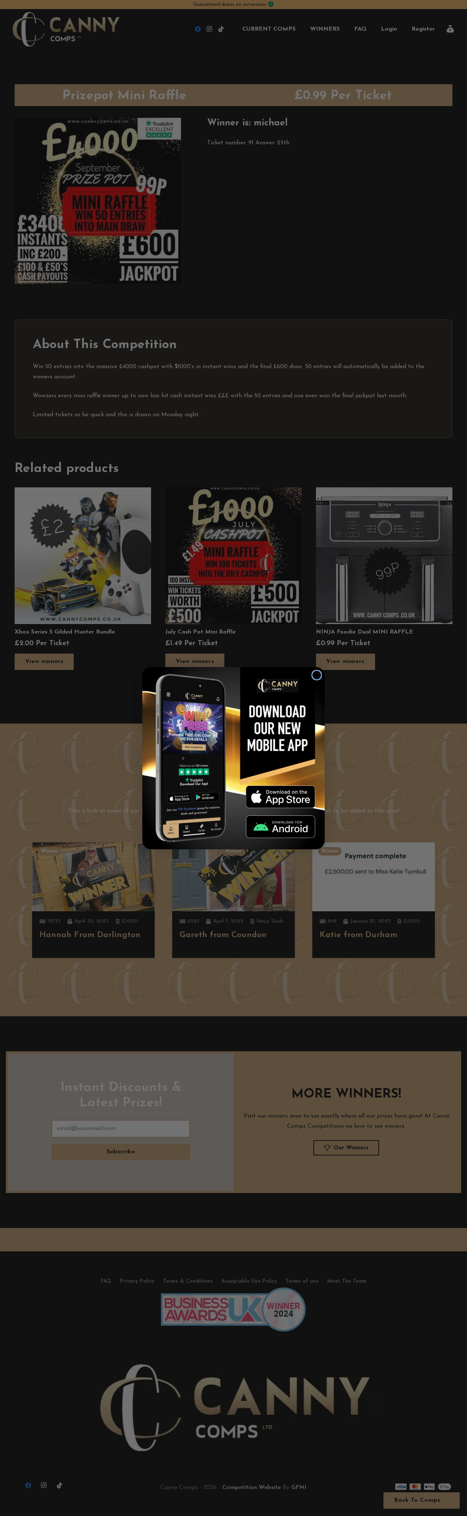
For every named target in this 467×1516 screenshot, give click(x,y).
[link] (280, 797)
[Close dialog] (316, 675)
